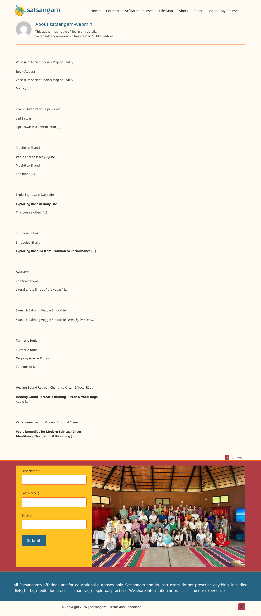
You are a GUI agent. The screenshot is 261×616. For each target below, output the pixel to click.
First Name (31, 471)
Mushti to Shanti (28, 148)
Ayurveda (22, 272)
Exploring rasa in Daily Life (35, 194)
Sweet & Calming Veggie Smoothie (41, 310)
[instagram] (241, 606)
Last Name (30, 493)
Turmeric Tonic (26, 340)
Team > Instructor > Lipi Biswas (38, 109)
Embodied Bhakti (28, 233)
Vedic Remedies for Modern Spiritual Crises (47, 422)
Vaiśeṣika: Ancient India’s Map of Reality (44, 62)
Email (27, 515)
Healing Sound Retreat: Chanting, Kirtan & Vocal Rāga (54, 387)
